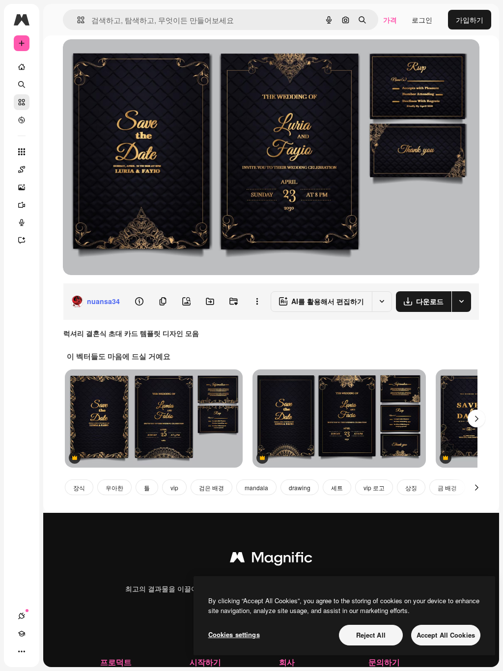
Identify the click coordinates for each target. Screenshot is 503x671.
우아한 (114, 487)
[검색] (21, 84)
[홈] (21, 67)
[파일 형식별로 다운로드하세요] (461, 301)
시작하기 (205, 662)
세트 (337, 487)
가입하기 (469, 20)
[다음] (476, 418)
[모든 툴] (21, 152)
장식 (79, 487)
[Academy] (21, 634)
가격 (390, 20)
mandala (256, 487)
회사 (287, 662)
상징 (411, 487)
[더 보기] (21, 651)
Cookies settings (234, 634)
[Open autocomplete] (76, 20)
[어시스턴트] (21, 240)
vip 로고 (374, 487)
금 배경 (447, 487)
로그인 (422, 20)
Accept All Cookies (446, 635)
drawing (299, 487)
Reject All (371, 635)
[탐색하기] (21, 120)
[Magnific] (271, 559)
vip (174, 487)
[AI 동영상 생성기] (21, 205)
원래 (119, 58)
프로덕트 (116, 662)
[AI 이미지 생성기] (21, 187)
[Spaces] (21, 169)
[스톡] (21, 102)
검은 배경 (211, 487)
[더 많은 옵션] (257, 301)
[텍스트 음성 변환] (21, 222)
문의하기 (384, 662)
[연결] (21, 616)
